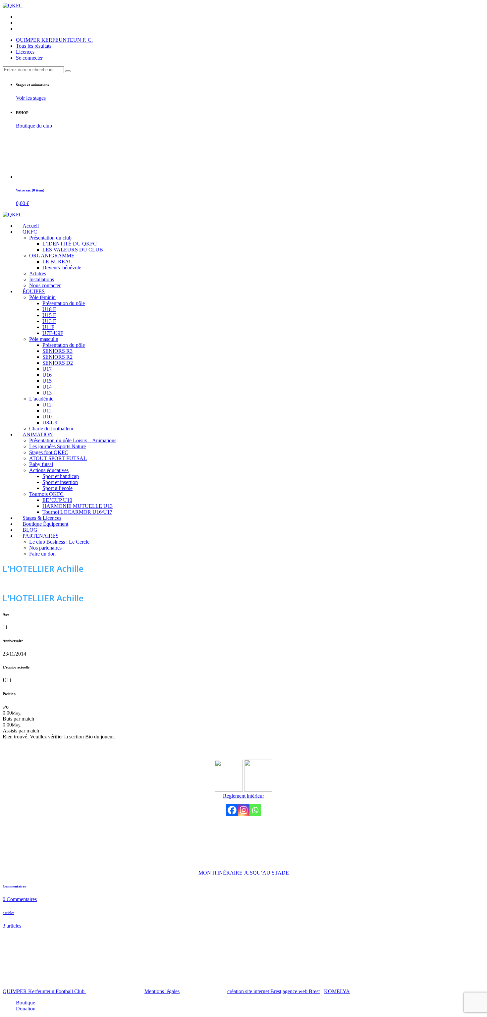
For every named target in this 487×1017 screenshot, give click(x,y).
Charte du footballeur (51, 428)
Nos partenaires (45, 548)
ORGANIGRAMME (52, 255)
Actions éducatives (49, 470)
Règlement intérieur (243, 796)
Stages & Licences (42, 518)
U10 (47, 416)
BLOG (30, 530)
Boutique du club (34, 126)
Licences (25, 52)
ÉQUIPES (34, 291)
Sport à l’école (57, 488)
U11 (46, 410)
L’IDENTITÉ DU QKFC (69, 243)
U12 (47, 404)
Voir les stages (31, 98)
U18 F (49, 309)
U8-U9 (49, 422)
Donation (25, 1008)
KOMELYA (337, 991)
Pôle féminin (42, 297)
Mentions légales (162, 991)
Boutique (25, 1002)
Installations (41, 279)
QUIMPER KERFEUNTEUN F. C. (54, 40)
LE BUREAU (57, 261)
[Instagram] (243, 810)
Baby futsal (41, 464)
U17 (47, 369)
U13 (47, 393)
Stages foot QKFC (48, 452)
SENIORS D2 (57, 363)
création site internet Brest (254, 991)
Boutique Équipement (45, 524)
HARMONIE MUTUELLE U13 (77, 506)
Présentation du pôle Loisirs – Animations (72, 440)
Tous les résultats (33, 46)
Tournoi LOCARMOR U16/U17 (77, 512)
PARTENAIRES (41, 536)
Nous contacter (45, 285)
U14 (47, 387)
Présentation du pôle (63, 303)
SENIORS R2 (57, 357)
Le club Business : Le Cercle (59, 542)
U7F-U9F (52, 333)
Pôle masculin (43, 339)
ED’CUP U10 (57, 500)
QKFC (30, 232)
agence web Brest (301, 991)
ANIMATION (38, 434)
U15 (47, 381)
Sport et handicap (60, 476)
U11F (48, 327)
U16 (47, 375)
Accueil (31, 226)
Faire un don (42, 554)
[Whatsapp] (255, 810)
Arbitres (37, 273)
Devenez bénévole (61, 267)
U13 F (49, 321)
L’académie (41, 398)
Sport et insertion (60, 482)
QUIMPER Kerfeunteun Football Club (44, 991)
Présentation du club (50, 238)
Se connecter (29, 58)
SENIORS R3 (57, 351)
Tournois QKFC (46, 494)
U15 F (49, 315)
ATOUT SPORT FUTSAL (58, 458)
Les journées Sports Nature (57, 446)
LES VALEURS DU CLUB (72, 249)
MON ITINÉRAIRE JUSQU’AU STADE (243, 873)
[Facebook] (232, 810)
